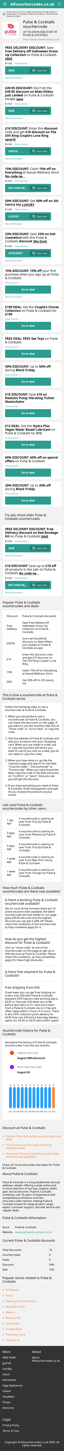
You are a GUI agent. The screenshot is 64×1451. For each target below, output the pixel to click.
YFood (6, 1402)
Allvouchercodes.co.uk (32, 4)
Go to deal (28, 289)
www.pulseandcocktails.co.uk (33, 1232)
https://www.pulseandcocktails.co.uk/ (41, 39)
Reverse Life (13, 1318)
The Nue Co (13, 1340)
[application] (32, 1096)
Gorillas (7, 1369)
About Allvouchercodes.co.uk (46, 1359)
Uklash (6, 1391)
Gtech (6, 1374)
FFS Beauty (12, 1290)
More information (13, 78)
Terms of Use (10, 1431)
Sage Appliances (12, 1385)
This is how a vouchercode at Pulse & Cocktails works (29, 1146)
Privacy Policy (10, 1425)
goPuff (6, 1363)
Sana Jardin (13, 1323)
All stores (8, 1408)
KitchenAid (9, 1380)
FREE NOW (9, 1357)
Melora (10, 1312)
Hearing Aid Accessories (21, 1301)
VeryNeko (8, 1396)
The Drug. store (15, 1334)
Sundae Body (14, 1329)
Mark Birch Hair (15, 1306)
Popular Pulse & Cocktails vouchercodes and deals (33, 1137)
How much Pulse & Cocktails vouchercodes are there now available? (32, 1155)
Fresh (9, 1295)
